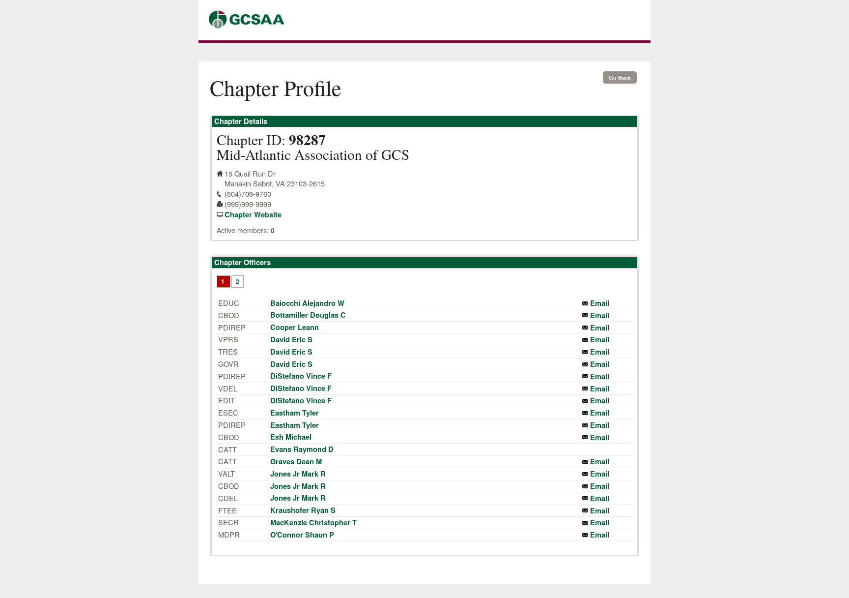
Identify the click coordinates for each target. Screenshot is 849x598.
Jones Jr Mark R (298, 474)
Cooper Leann (294, 327)
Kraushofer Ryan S (303, 510)
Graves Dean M (296, 461)
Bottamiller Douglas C (308, 315)
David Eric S (291, 339)
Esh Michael (290, 437)
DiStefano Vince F (301, 376)
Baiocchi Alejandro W (307, 303)
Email (599, 303)
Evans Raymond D (302, 449)
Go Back (620, 77)
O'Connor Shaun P (302, 535)
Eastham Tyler (294, 413)
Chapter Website (253, 214)
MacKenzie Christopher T (313, 522)
